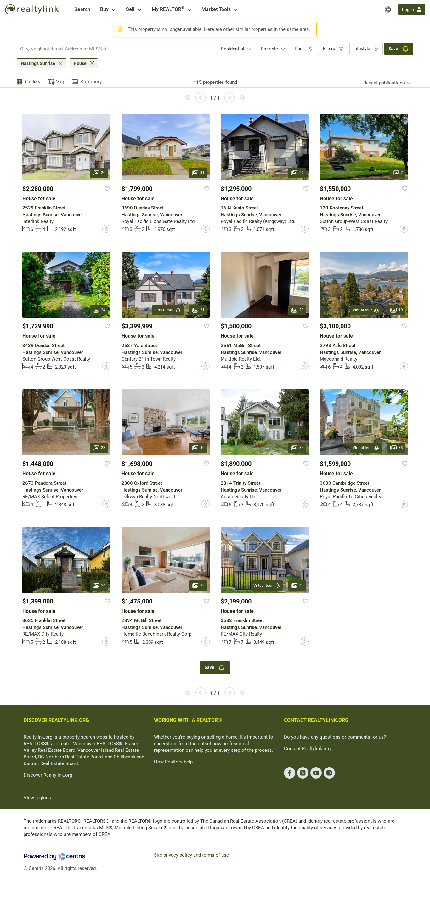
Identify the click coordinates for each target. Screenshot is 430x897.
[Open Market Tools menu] (235, 9)
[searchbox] (112, 48)
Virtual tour (163, 310)
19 (401, 310)
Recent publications (384, 83)
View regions (37, 798)
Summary (91, 82)
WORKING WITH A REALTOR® (188, 720)
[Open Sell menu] (139, 9)
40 (202, 448)
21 (202, 310)
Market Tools (216, 9)
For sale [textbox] (269, 49)
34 (301, 448)
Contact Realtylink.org (307, 748)
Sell (130, 9)
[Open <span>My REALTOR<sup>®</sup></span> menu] (189, 9)
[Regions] (387, 9)
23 (103, 448)
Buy (104, 9)
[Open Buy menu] (113, 9)
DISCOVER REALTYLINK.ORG (56, 720)
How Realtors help (173, 762)
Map (60, 82)
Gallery (33, 82)
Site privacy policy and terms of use (191, 855)
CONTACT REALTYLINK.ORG (316, 720)
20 (103, 172)
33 (401, 448)
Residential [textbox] (232, 49)
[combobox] (116, 49)
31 (202, 172)
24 (103, 310)
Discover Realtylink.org (48, 775)
